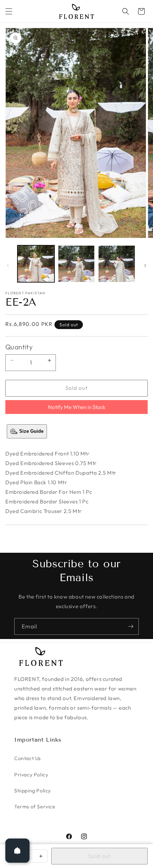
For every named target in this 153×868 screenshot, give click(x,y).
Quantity (19, 347)
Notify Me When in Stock (76, 407)
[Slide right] (145, 265)
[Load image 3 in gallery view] (116, 263)
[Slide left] (8, 265)
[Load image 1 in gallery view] (35, 263)
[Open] (17, 851)
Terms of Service (35, 806)
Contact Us (27, 758)
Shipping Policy (32, 790)
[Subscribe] (130, 626)
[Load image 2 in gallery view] (76, 263)
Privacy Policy (31, 774)
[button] (9, 11)
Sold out (99, 855)
